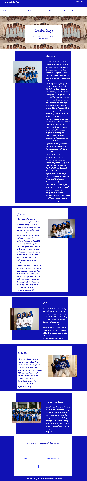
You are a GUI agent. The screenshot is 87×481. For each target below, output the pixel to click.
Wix (60, 479)
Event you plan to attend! (52, 458)
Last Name (49, 451)
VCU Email (25, 458)
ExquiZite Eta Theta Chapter (12, 2)
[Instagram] (76, 1)
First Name (25, 451)
